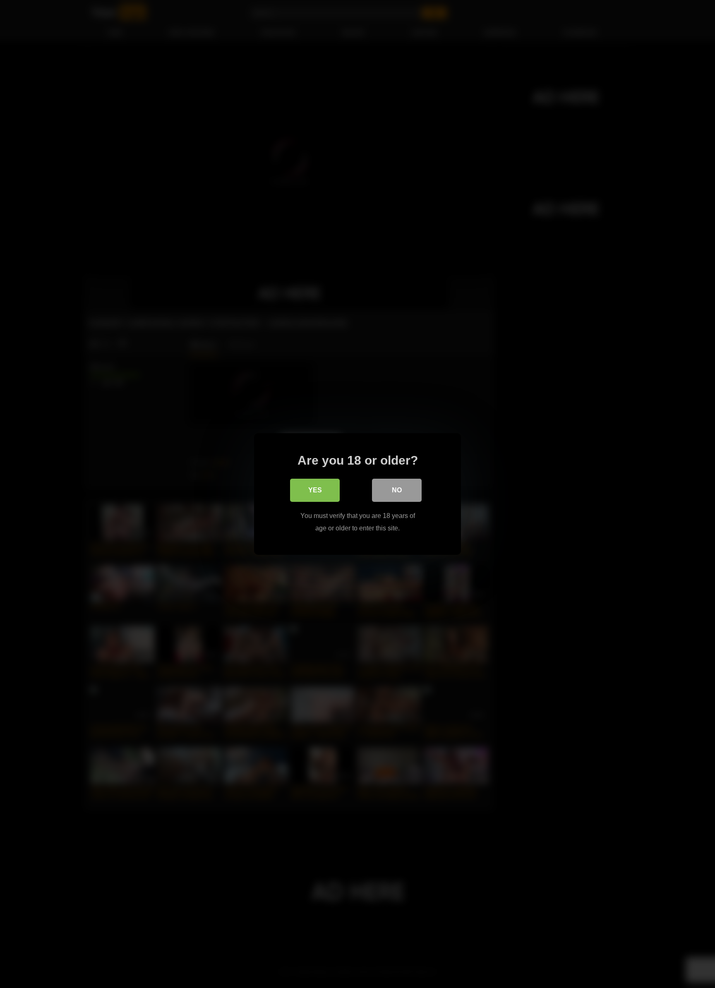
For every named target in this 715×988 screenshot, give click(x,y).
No (397, 490)
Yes (315, 490)
